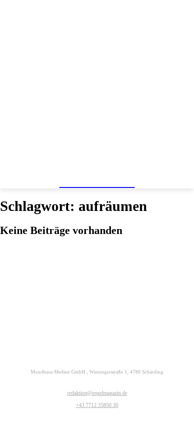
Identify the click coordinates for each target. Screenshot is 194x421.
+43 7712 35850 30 (97, 405)
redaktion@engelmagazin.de (97, 393)
